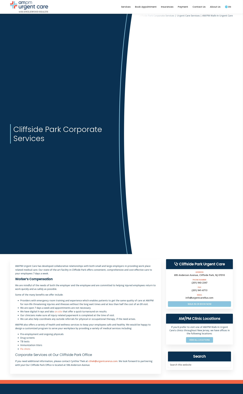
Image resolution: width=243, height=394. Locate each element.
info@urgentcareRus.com (199, 297)
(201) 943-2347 (199, 282)
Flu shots (25, 348)
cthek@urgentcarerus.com (103, 361)
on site (58, 311)
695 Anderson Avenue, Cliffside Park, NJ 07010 (199, 275)
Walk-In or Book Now (199, 304)
